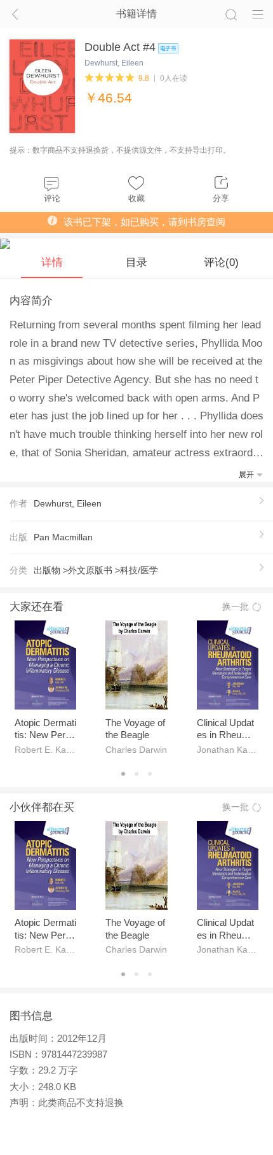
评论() (221, 262)
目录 (136, 262)
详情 (52, 262)
